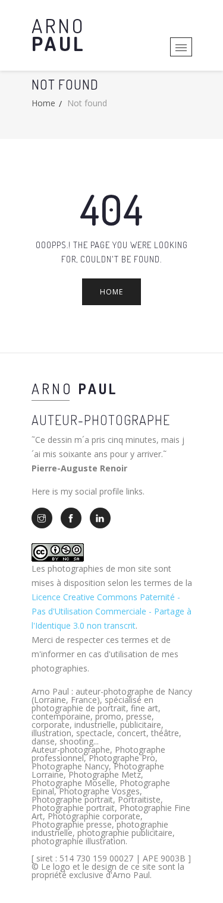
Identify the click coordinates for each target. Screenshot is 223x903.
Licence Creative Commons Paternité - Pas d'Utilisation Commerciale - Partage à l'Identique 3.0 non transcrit (111, 611)
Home (43, 103)
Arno (59, 34)
